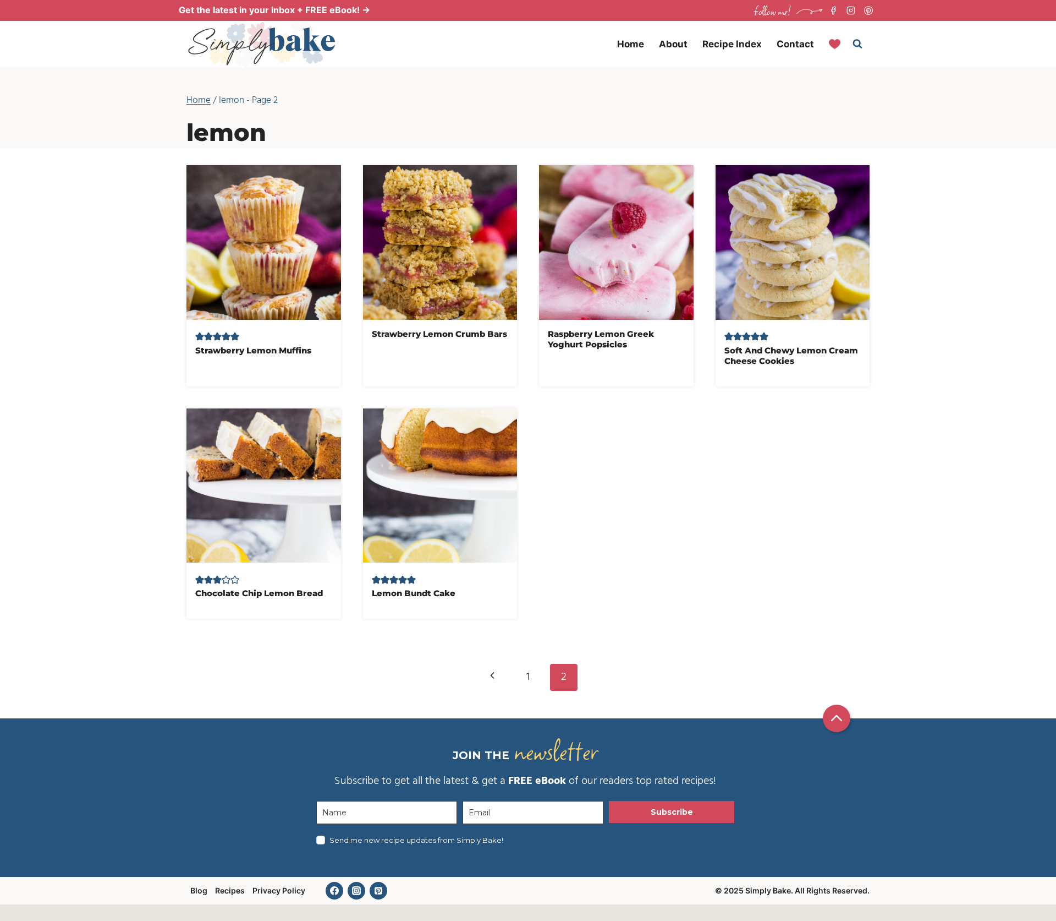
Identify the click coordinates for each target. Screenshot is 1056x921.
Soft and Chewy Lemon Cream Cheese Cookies (791, 356)
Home (630, 44)
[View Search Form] (857, 44)
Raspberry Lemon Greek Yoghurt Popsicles (601, 339)
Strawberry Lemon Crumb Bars (439, 334)
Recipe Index (732, 44)
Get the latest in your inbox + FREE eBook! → (274, 9)
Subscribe (672, 812)
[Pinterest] (868, 10)
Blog (198, 890)
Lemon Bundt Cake (413, 593)
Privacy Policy (278, 890)
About (673, 44)
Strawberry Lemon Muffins (253, 350)
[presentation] (263, 242)
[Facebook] (833, 10)
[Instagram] (851, 10)
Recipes (230, 890)
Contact (795, 44)
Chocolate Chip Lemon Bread (259, 593)
